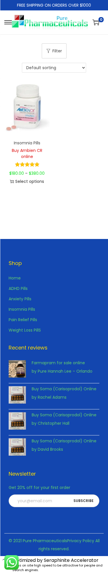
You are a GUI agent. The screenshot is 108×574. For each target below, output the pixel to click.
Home (15, 278)
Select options (29, 181)
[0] (95, 22)
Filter (57, 51)
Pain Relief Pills (23, 320)
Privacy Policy (80, 541)
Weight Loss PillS (25, 330)
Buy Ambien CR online (27, 153)
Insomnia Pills (27, 143)
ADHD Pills (18, 288)
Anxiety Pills (20, 299)
